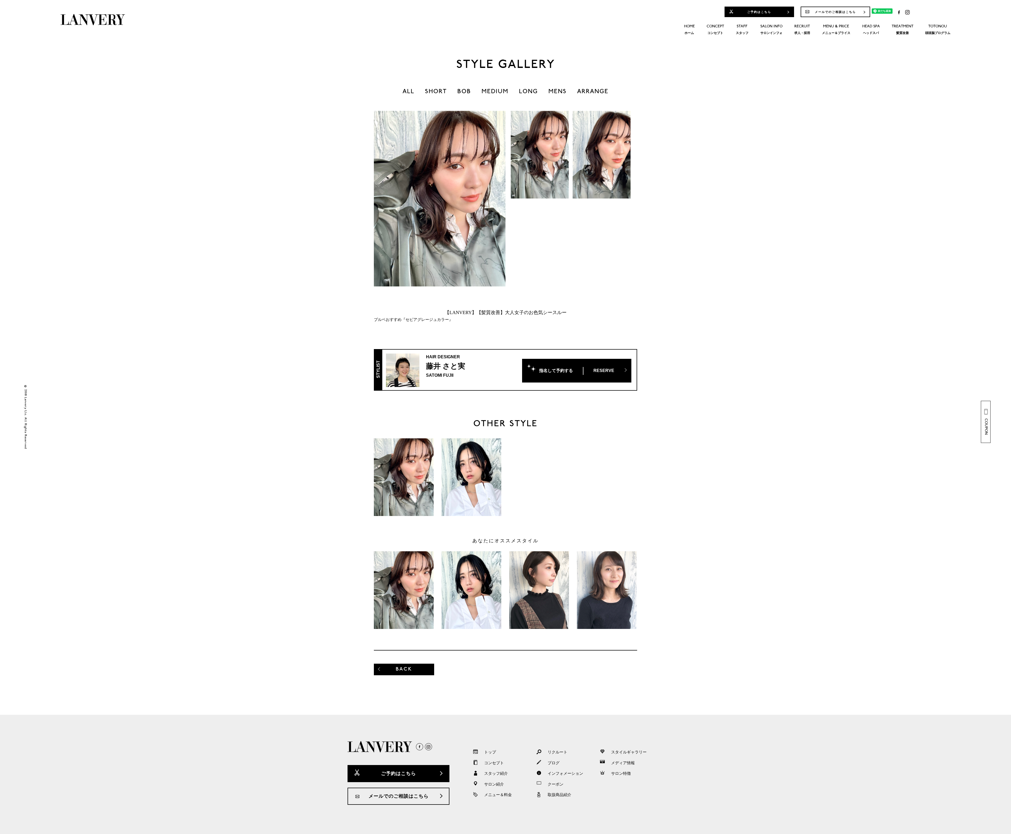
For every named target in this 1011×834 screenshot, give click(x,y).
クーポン (555, 784)
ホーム (689, 30)
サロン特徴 (621, 773)
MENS (557, 92)
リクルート (557, 752)
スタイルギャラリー (629, 752)
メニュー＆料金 (498, 795)
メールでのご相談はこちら (835, 11)
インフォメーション (565, 773)
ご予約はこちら (759, 11)
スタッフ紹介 (496, 773)
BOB (464, 92)
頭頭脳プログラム (937, 30)
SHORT (436, 92)
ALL (408, 92)
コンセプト (715, 30)
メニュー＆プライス (836, 30)
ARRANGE (592, 92)
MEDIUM (495, 92)
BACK (404, 669)
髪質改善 (902, 30)
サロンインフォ (771, 30)
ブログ (553, 763)
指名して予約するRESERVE (576, 370)
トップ (490, 752)
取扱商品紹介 (559, 795)
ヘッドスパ (871, 30)
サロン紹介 (494, 784)
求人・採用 (802, 30)
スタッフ (742, 30)
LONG (528, 92)
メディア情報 (623, 763)
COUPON (986, 427)
